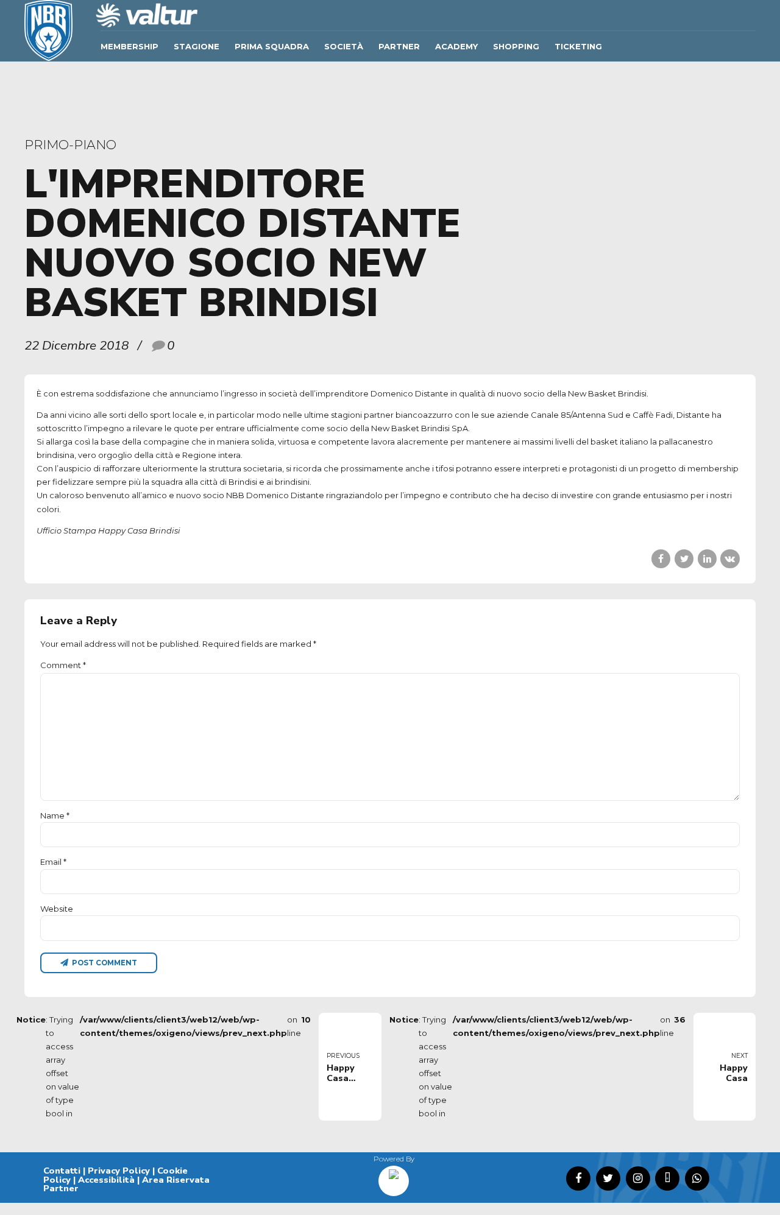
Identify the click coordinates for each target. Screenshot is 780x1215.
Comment (63, 665)
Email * (53, 862)
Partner (399, 46)
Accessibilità (106, 1180)
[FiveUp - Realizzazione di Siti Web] (394, 1176)
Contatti (61, 1170)
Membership (129, 46)
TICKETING (578, 46)
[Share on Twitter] (684, 558)
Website (56, 909)
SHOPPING (516, 46)
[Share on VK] (729, 558)
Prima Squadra (272, 46)
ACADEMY (456, 46)
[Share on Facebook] (660, 558)
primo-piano (70, 144)
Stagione (196, 46)
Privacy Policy (119, 1170)
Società (343, 46)
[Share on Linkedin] (707, 558)
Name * (54, 815)
